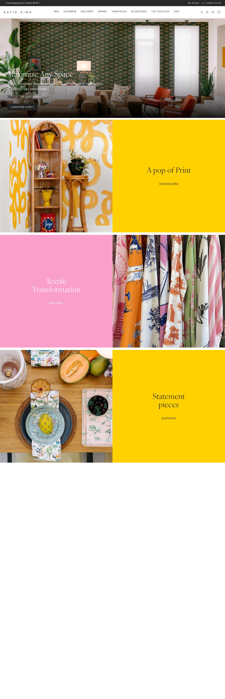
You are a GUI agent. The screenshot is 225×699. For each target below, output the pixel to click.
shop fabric (56, 303)
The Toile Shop (160, 11)
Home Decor (119, 11)
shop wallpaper (168, 183)
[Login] (207, 12)
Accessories (139, 11)
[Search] (202, 12)
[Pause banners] (4, 3)
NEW (56, 11)
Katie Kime (18, 12)
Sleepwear (70, 11)
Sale (176, 11)
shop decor (169, 418)
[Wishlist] (213, 12)
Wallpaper (87, 11)
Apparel (102, 11)
